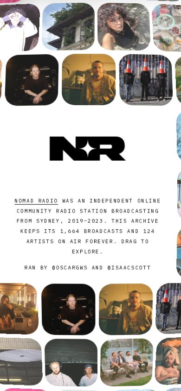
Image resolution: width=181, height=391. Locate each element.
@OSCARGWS (70, 268)
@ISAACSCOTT (129, 268)
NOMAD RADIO (36, 200)
